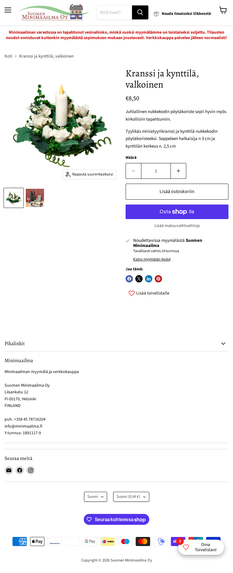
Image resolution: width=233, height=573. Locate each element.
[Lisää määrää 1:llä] (178, 171)
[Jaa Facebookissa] (129, 278)
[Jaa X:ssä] (139, 278)
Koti (8, 56)
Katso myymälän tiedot (152, 259)
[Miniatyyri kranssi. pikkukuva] (13, 198)
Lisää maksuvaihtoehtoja (177, 225)
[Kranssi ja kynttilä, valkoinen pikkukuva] (35, 198)
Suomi (92, 496)
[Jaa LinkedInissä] (148, 278)
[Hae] (140, 12)
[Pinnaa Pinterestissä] (158, 278)
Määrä (131, 157)
